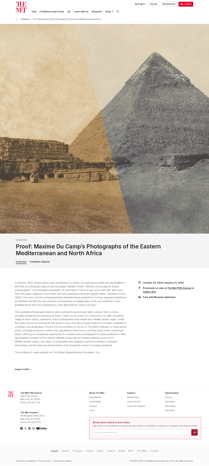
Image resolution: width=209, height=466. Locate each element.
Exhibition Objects (40, 261)
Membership (169, 4)
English (54, 451)
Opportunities (172, 393)
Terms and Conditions (26, 461)
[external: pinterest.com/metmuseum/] (29, 428)
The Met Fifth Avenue (179, 288)
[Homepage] (21, 7)
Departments (95, 397)
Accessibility (95, 401)
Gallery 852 (149, 291)
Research (97, 11)
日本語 (121, 451)
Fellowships (170, 406)
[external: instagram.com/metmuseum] (33, 428)
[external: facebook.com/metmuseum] (21, 428)
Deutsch (111, 451)
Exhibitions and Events (52, 11)
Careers (169, 397)
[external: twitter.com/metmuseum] (25, 428)
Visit (34, 11)
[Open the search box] (118, 11)
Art (69, 11)
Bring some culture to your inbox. (111, 422)
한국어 (130, 451)
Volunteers (170, 401)
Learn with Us (81, 11)
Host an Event (133, 401)
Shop (108, 11)
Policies (93, 406)
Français (90, 451)
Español (65, 451)
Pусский (154, 451)
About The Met (96, 393)
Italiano (100, 451)
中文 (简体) (142, 451)
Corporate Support (136, 406)
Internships (170, 410)
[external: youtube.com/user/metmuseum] (41, 428)
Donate (153, 4)
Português (77, 451)
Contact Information (62, 461)
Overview (21, 261)
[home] (17, 19)
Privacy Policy (45, 461)
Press (92, 410)
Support (131, 393)
